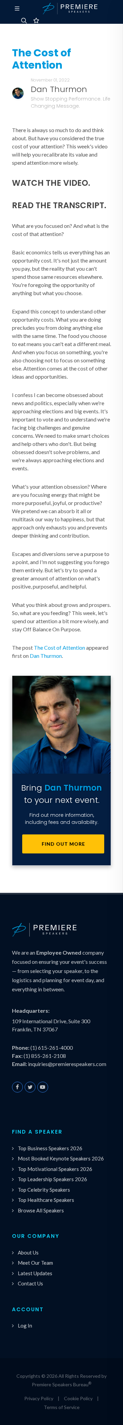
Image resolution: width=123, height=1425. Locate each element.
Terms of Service (62, 1407)
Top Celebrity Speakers (44, 1190)
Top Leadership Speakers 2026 (52, 1179)
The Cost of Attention (59, 647)
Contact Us (30, 1283)
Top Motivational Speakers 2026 (55, 1169)
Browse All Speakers (41, 1210)
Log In (25, 1325)
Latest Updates (35, 1273)
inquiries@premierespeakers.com (67, 1064)
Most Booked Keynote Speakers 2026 (61, 1158)
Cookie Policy (78, 1398)
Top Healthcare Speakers (46, 1200)
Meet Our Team (35, 1263)
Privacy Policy (38, 1398)
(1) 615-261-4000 (51, 1047)
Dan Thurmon (46, 655)
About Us (28, 1252)
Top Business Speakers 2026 (50, 1148)
